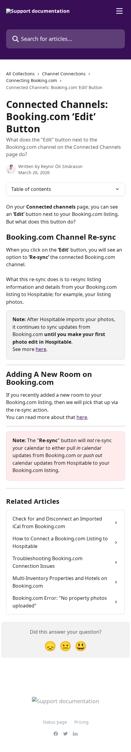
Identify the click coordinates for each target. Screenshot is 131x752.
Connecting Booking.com (31, 80)
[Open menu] (119, 11)
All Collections (20, 74)
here (41, 349)
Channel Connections (64, 74)
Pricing (81, 722)
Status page (55, 722)
